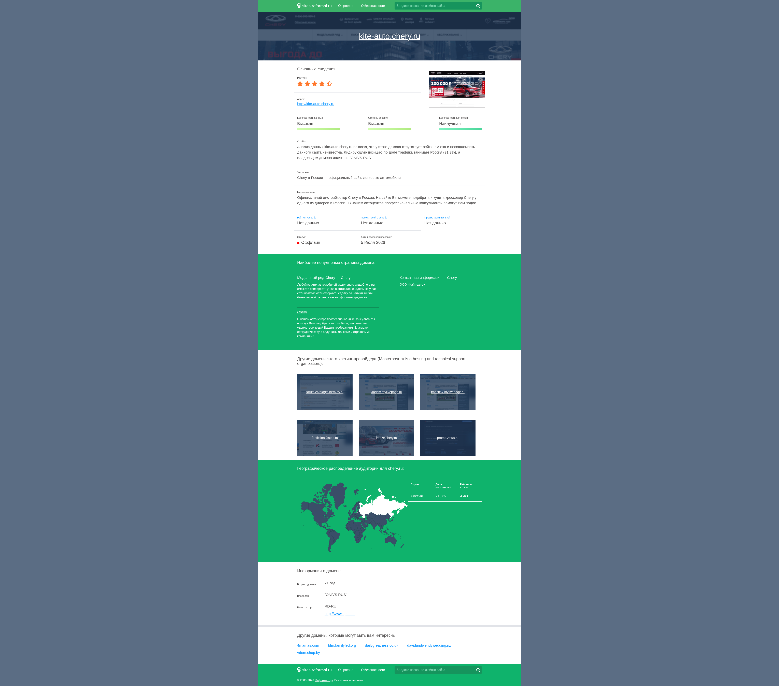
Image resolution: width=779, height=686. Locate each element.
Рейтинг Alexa (305, 217)
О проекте (345, 6)
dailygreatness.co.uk (381, 645)
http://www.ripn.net (340, 614)
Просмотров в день (435, 217)
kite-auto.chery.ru (389, 36)
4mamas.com (308, 645)
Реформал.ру (324, 680)
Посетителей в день (372, 217)
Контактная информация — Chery (428, 278)
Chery (302, 312)
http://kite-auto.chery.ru (315, 104)
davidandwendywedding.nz (429, 645)
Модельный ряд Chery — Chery (324, 278)
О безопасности (373, 6)
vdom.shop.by (308, 653)
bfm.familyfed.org (342, 645)
